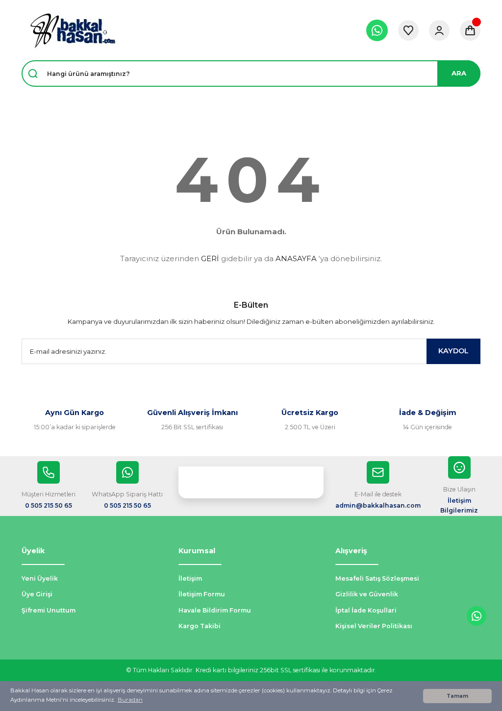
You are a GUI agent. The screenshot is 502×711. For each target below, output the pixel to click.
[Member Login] (439, 30)
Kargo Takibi (199, 626)
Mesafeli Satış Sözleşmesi (377, 578)
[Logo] (73, 30)
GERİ (210, 258)
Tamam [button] (457, 696)
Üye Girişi (37, 594)
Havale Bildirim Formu (214, 610)
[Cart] (470, 30)
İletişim (190, 578)
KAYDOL (453, 350)
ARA (459, 73)
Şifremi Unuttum (48, 610)
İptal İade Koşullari (366, 610)
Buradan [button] (130, 699)
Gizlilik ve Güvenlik (366, 594)
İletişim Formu (201, 594)
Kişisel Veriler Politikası (373, 626)
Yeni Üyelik (40, 578)
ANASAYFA (296, 258)
